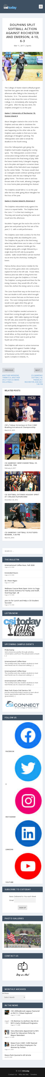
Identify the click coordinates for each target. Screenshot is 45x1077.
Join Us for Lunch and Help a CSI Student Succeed (22, 601)
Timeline (33, 1074)
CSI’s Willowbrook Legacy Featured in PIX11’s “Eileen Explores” (25, 1012)
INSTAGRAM (10, 817)
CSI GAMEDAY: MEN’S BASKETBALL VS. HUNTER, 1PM (21, 464)
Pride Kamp (9, 650)
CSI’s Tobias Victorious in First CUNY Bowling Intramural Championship (21, 426)
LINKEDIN (9, 849)
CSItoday (25, 1071)
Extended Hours (11, 573)
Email (11, 900)
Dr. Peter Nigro (11, 581)
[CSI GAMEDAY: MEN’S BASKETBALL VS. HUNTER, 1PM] (22, 446)
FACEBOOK (10, 751)
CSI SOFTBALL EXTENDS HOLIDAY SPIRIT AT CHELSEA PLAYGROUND (22, 495)
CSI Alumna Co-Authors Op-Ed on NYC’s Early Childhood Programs (25, 1022)
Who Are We (23, 1074)
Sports (28, 45)
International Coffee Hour (15, 661)
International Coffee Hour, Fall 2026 (19, 565)
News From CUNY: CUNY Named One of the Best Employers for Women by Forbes (24, 1045)
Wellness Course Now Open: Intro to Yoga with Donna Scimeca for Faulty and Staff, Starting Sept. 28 (22, 590)
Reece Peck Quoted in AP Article (18, 1055)
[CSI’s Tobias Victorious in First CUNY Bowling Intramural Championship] (22, 409)
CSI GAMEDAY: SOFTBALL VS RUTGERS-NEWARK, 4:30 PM (21, 533)
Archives (5, 993)
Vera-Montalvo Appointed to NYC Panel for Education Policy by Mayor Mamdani (25, 1033)
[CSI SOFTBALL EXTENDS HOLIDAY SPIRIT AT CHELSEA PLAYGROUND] (22, 481)
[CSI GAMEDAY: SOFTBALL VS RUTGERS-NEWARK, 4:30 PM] (22, 516)
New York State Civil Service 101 (18, 690)
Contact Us (12, 1074)
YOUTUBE (9, 882)
